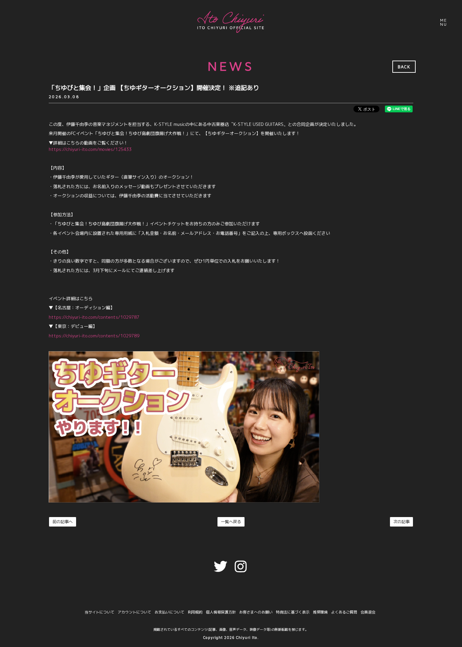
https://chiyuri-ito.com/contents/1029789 (94, 336)
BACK (404, 66)
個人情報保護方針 (221, 612)
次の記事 (401, 522)
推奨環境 (320, 612)
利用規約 (195, 612)
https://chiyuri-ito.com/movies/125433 (90, 149)
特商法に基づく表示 (292, 612)
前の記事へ (62, 522)
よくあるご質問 (344, 612)
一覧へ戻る (231, 522)
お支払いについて (169, 612)
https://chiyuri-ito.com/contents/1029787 (94, 317)
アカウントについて (134, 612)
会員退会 (368, 612)
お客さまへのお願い (256, 612)
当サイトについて (99, 612)
